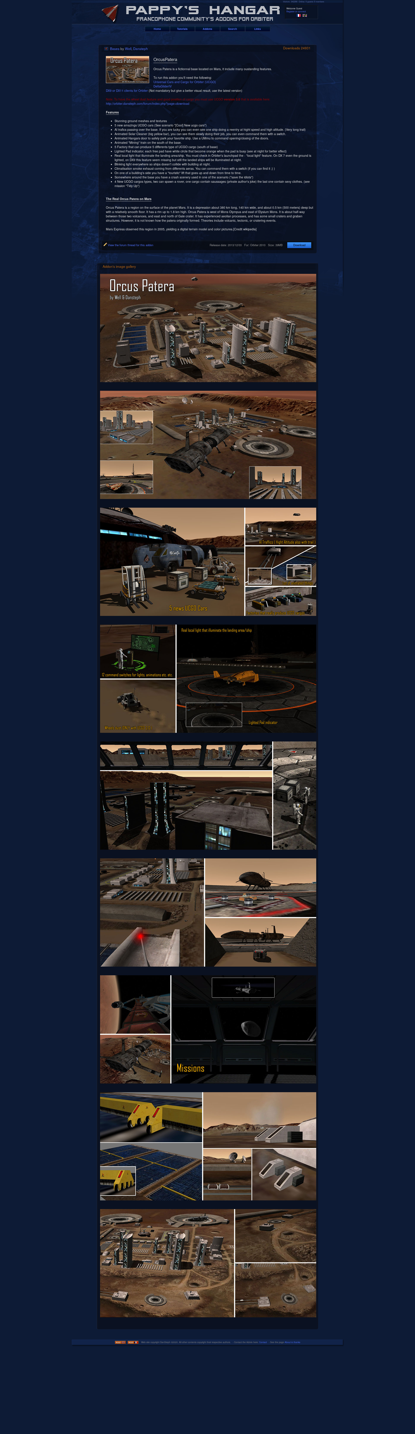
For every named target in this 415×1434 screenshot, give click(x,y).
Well (128, 48)
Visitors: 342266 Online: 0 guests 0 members (303, 1)
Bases (115, 48)
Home (157, 29)
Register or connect (296, 11)
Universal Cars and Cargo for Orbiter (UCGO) (184, 82)
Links (257, 29)
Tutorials (182, 29)
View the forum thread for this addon (130, 245)
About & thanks (292, 1342)
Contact (263, 1342)
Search (232, 29)
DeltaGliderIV (162, 86)
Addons (207, 29)
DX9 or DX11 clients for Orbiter (127, 90)
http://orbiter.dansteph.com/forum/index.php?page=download (147, 103)
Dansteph (140, 48)
